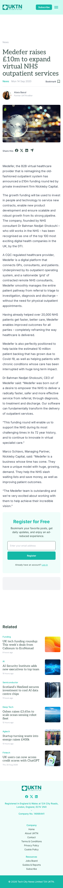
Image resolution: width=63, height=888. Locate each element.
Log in (45, 564)
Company (31, 825)
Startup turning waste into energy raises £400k (20, 737)
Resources (31, 856)
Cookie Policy (31, 849)
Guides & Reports (31, 864)
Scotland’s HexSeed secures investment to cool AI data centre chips (21, 690)
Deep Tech (8, 707)
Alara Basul (20, 92)
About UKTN (31, 833)
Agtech (6, 731)
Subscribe (44, 7)
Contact (31, 837)
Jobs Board (32, 860)
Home (31, 829)
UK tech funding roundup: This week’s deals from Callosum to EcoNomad (20, 645)
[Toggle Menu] (56, 7)
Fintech (6, 752)
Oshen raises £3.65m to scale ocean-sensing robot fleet (20, 715)
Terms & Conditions (31, 841)
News (6, 42)
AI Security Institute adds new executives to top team (21, 667)
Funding (7, 636)
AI (4, 661)
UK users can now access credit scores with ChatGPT (21, 759)
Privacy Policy (31, 845)
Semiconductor (10, 682)
